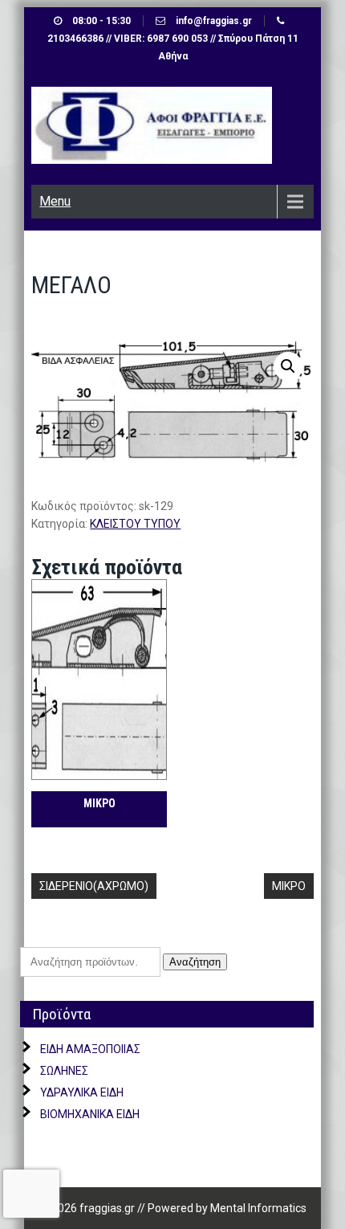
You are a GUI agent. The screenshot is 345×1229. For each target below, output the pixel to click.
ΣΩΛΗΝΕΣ (64, 1070)
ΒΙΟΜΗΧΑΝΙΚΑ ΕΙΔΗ (90, 1114)
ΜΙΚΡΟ (289, 886)
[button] (288, 366)
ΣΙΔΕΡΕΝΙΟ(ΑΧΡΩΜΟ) (93, 886)
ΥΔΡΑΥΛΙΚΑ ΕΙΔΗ (82, 1092)
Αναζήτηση (195, 962)
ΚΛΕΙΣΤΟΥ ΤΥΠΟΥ (135, 523)
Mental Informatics (258, 1208)
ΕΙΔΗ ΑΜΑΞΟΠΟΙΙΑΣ (90, 1049)
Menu (55, 201)
